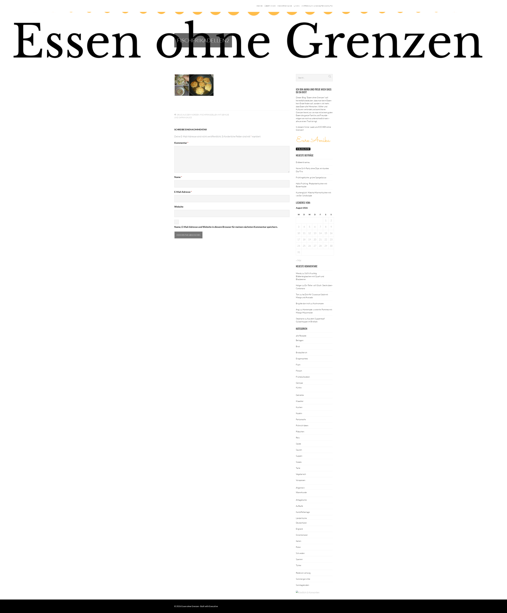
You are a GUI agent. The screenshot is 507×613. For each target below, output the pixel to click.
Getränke (300, 395)
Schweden (300, 553)
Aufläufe (299, 506)
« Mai (298, 260)
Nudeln (299, 413)
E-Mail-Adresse (183, 191)
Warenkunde (301, 492)
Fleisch (299, 370)
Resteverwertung (303, 573)
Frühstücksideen (303, 377)
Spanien (299, 559)
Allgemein (300, 487)
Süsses (298, 462)
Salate (298, 443)
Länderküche (301, 518)
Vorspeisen (300, 480)
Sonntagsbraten (302, 585)
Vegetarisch (301, 474)
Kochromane (285, 6)
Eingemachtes (302, 358)
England (299, 529)
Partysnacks (301, 419)
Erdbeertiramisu (303, 162)
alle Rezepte (301, 335)
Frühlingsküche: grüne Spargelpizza (311, 177)
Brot (298, 346)
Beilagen (299, 340)
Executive (213, 606)
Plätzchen (300, 431)
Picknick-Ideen (302, 425)
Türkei (298, 565)
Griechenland (301, 535)
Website (178, 206)
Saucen (299, 450)
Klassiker (300, 401)
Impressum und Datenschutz (317, 6)
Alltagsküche (301, 500)
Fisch (298, 364)
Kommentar (181, 142)
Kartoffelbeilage (303, 512)
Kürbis (298, 387)
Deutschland (301, 523)
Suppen (299, 456)
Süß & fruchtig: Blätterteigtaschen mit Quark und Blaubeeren (310, 276)
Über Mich (270, 6)
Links (297, 6)
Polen (298, 547)
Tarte (298, 468)
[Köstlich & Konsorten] (307, 592)
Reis (297, 437)
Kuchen (299, 407)
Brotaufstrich (301, 352)
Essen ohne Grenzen (190, 606)
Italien (298, 541)
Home (260, 6)
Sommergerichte (303, 579)
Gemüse (299, 383)
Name (178, 177)
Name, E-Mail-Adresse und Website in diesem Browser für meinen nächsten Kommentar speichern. (226, 226)
